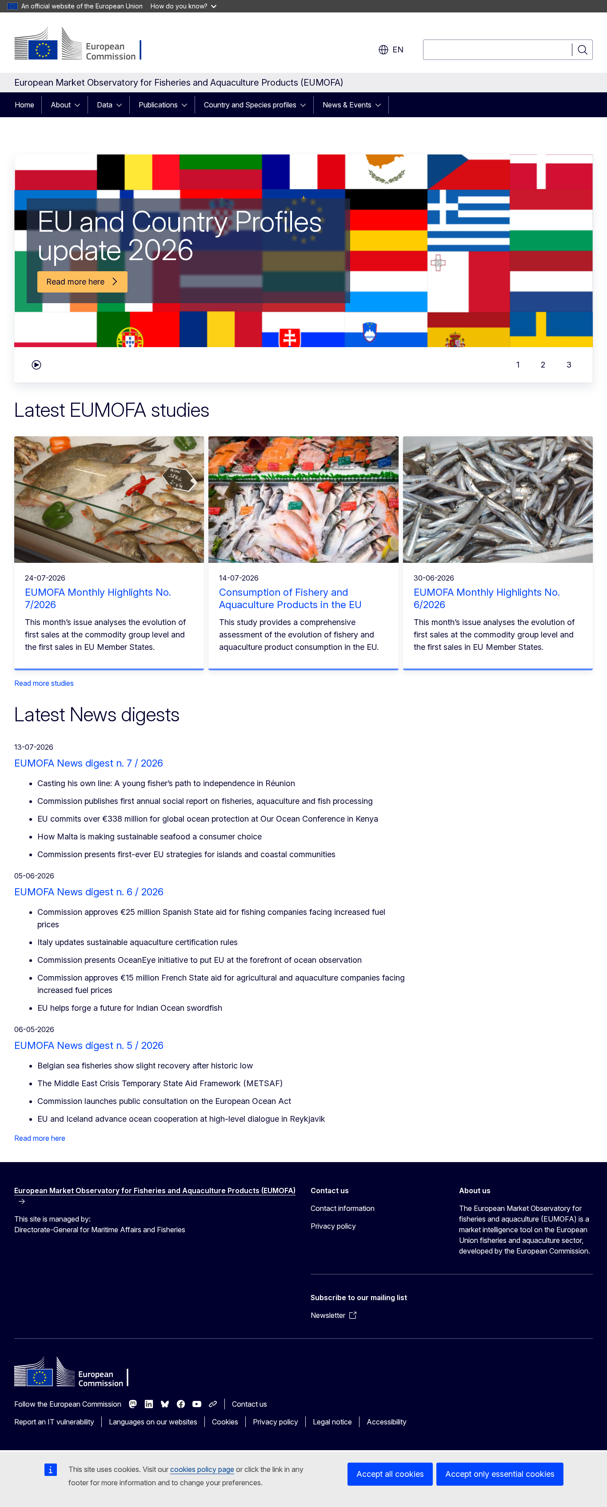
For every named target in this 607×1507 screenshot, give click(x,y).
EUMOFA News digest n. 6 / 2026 (89, 892)
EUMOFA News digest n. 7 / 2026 (88, 763)
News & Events (347, 104)
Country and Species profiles (250, 104)
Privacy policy (333, 1226)
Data (104, 104)
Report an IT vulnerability (54, 1421)
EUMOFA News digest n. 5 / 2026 (89, 1045)
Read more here (39, 1138)
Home (24, 104)
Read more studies (44, 683)
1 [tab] (517, 364)
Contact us (249, 1404)
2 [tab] (543, 364)
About (61, 104)
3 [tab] (569, 364)
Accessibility (387, 1421)
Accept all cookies (390, 1474)
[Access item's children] (80, 104)
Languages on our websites (153, 1421)
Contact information (343, 1208)
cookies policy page (202, 1469)
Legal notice (332, 1421)
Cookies (225, 1421)
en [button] (397, 49)
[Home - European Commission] (86, 44)
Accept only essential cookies (500, 1474)
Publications (158, 104)
